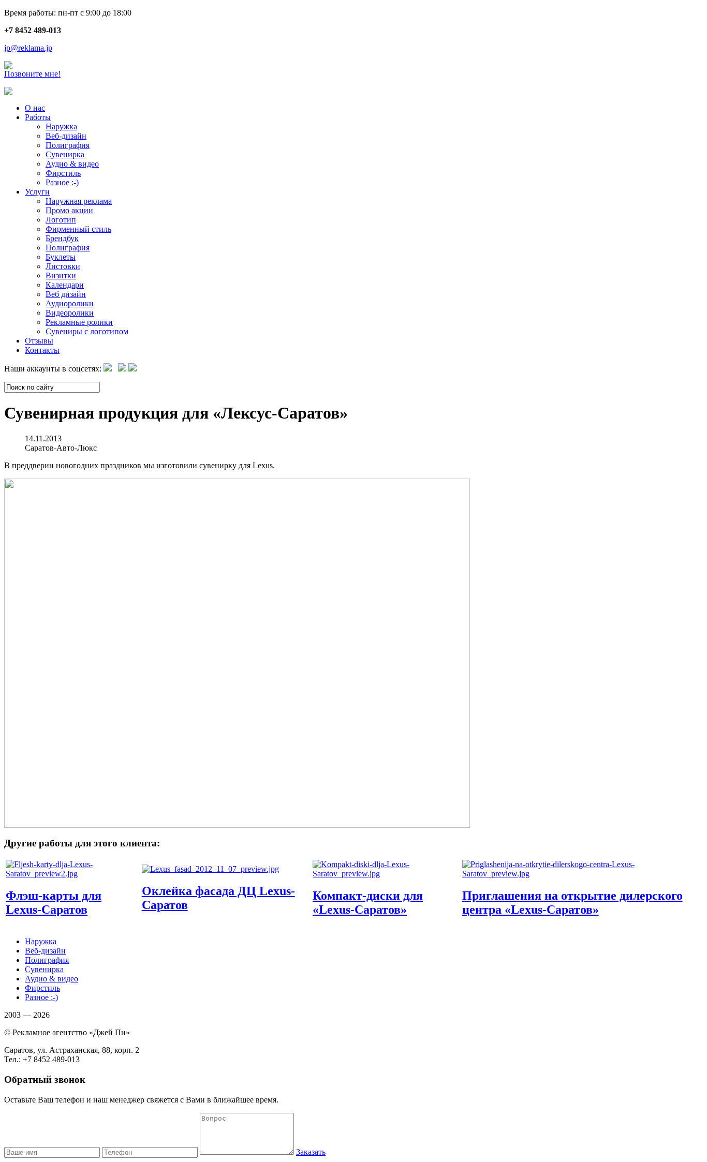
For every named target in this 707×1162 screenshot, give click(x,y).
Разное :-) (62, 182)
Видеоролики (70, 312)
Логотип (61, 219)
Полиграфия (68, 145)
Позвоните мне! (32, 73)
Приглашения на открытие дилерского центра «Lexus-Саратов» (572, 902)
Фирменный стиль (78, 229)
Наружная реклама (79, 201)
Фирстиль (63, 173)
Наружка (61, 126)
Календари (65, 284)
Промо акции (69, 210)
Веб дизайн (66, 294)
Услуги (37, 191)
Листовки (63, 266)
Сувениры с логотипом (87, 331)
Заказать (311, 1152)
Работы (38, 117)
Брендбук (62, 238)
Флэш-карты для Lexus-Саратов (53, 902)
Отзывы (39, 340)
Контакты (42, 350)
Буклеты (61, 256)
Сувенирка (65, 154)
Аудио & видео (72, 163)
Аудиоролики (70, 303)
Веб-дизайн (66, 135)
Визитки (61, 275)
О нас (35, 107)
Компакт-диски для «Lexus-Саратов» (368, 902)
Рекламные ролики (79, 322)
